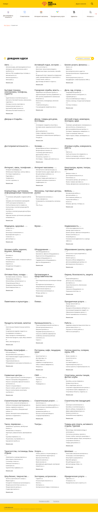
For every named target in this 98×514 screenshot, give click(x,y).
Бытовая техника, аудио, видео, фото (47, 172)
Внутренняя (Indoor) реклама (14, 354)
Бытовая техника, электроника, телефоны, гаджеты (15, 92)
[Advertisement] (49, 40)
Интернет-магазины (41, 16)
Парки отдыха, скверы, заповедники (76, 135)
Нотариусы (69, 481)
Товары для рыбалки (72, 442)
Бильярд (8, 255)
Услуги (38, 451)
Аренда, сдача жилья (72, 230)
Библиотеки (69, 255)
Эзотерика (39, 485)
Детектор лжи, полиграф (73, 281)
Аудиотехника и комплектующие (16, 98)
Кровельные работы (42, 411)
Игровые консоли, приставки (14, 104)
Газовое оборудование (43, 258)
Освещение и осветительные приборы (47, 135)
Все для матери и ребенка (43, 174)
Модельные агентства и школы (15, 485)
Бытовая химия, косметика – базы (16, 277)
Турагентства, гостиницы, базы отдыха (18, 452)
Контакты (56, 501)
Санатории (9, 465)
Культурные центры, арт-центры (75, 180)
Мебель (68, 191)
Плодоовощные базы (12, 283)
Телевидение (40, 384)
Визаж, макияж (70, 356)
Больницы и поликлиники (13, 232)
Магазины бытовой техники (14, 110)
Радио (38, 382)
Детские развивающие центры (75, 262)
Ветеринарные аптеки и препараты (46, 148)
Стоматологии (24, 16)
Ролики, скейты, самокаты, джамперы (77, 436)
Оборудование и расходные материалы (18, 363)
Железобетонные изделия (73, 415)
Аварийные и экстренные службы (46, 92)
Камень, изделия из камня (13, 407)
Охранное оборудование (73, 289)
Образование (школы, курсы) (78, 250)
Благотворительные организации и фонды (48, 280)
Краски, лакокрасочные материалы (16, 413)
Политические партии (42, 289)
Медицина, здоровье (14, 226)
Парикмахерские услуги (73, 364)
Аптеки (8, 230)
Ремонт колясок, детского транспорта (17, 388)
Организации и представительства (43, 275)
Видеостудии (9, 481)
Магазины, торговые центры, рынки (48, 192)
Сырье (38, 340)
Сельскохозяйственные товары (75, 99)
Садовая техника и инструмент (75, 94)
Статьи (5, 4)
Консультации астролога (43, 481)
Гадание (38, 478)
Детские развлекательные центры (76, 129)
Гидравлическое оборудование (45, 260)
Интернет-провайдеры (12, 170)
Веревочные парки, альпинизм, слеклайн (48, 71)
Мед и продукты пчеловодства (15, 335)
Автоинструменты (11, 77)
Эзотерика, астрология (45, 476)
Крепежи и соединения (13, 415)
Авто (6, 65)
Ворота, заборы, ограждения (74, 409)
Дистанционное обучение (74, 264)
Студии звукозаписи (12, 489)
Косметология (70, 358)
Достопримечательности (16, 146)
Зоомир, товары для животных (45, 178)
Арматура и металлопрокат (74, 405)
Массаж (68, 360)
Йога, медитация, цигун (73, 385)
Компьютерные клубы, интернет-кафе (77, 158)
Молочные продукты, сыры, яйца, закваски (19, 337)
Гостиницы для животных (43, 152)
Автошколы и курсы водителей (75, 253)
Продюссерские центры (13, 487)
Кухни (68, 201)
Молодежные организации (44, 284)
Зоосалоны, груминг (42, 157)
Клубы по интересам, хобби (74, 156)
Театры (38, 424)
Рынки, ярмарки (41, 199)
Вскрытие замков (41, 460)
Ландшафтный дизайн (72, 92)
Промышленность (43, 323)
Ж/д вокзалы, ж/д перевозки (14, 439)
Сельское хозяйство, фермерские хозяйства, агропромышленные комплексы (46, 336)
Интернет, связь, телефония (17, 168)
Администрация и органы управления (47, 94)
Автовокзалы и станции (13, 430)
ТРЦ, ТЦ (38, 205)
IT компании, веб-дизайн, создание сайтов (18, 197)
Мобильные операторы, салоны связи (17, 172)
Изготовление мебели (72, 197)
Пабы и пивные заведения (43, 364)
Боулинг (8, 257)
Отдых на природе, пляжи (73, 133)
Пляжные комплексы (12, 463)
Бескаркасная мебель (72, 193)
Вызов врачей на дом (12, 234)
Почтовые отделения (12, 174)
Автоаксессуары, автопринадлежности (17, 67)
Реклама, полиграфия (14, 350)
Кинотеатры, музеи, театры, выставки (78, 168)
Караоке (8, 264)
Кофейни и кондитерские (43, 362)
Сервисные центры (13, 375)
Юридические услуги (74, 476)
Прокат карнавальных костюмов (76, 314)
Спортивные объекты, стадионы (75, 392)
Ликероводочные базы (13, 279)
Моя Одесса (7, 25)
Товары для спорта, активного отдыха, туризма (79, 425)
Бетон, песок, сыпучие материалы (16, 403)
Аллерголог (9, 228)
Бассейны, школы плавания (74, 381)
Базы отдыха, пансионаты (13, 459)
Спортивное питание (72, 440)
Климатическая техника (13, 106)
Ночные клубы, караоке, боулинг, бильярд (15, 250)
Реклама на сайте (44, 501)
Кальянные (9, 262)
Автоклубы (9, 79)
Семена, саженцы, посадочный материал (78, 101)
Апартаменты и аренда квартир (15, 457)
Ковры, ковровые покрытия (44, 133)
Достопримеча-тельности (8, 16)
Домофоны (69, 283)
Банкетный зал (40, 356)
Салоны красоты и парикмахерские (76, 366)
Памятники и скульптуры (16, 302)
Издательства (10, 359)
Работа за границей (72, 331)
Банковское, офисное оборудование (47, 254)
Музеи (37, 226)
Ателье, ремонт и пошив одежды (46, 453)
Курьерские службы (12, 441)
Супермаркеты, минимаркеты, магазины (48, 201)
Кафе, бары (39, 360)
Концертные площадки (13, 266)
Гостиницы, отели (11, 461)
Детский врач (10, 239)
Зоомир (38, 146)
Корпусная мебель (71, 199)
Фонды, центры (40, 293)
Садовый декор (70, 96)
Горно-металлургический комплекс (46, 325)
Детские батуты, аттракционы (75, 127)
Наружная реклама (11, 361)
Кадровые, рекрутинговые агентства (77, 325)
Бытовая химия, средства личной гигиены (48, 127)
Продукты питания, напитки (17, 323)
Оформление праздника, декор (75, 312)
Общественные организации (44, 286)
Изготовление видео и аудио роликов (17, 356)
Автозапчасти (10, 75)
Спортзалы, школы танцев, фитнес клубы (77, 376)
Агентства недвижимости (73, 228)
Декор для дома (40, 131)
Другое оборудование (42, 262)
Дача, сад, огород (73, 90)
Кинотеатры (69, 177)
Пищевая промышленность (44, 331)
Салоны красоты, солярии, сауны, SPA (77, 351)
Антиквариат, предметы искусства (46, 125)
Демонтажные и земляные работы (46, 407)
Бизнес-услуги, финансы (76, 65)
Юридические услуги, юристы (75, 483)
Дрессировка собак (41, 154)
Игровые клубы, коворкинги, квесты (78, 147)
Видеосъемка (70, 306)
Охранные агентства (72, 291)
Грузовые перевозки (12, 437)
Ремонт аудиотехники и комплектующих (18, 377)
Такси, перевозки (12, 424)
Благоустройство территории (44, 455)
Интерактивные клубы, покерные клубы (18, 259)
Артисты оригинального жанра (15, 478)
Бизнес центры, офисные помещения (77, 232)
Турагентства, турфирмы (13, 468)
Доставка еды (40, 358)
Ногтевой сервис (71, 362)
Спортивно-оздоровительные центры (77, 387)
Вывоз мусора (40, 462)
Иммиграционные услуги (73, 77)
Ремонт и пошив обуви (13, 386)
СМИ (37, 375)
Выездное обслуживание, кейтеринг (77, 308)
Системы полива (71, 105)
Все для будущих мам (72, 462)
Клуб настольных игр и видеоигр (76, 154)
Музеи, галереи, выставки (73, 182)
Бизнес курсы (70, 258)
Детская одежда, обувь (73, 464)
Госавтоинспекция (41, 105)
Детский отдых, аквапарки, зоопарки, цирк (77, 120)
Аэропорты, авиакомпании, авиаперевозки (19, 432)
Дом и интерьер (41, 176)
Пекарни (38, 366)
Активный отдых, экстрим (47, 65)
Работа (68, 323)
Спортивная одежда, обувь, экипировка (78, 438)
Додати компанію (81, 4)
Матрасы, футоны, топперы (74, 204)
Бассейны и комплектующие (74, 407)
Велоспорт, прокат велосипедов (45, 69)
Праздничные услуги (58, 16)
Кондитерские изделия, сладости (15, 331)
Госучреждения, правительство (45, 107)
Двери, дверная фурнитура (74, 411)
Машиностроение (41, 329)
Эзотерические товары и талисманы (47, 487)
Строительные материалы (16, 401)
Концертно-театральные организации (17, 483)
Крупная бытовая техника (13, 108)
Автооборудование (41, 252)
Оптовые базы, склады (14, 275)
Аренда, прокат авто (72, 304)
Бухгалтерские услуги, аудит (74, 71)
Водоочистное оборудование (44, 256)
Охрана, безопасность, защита (79, 275)
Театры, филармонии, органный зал (76, 184)
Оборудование (41, 250)
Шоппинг (69, 451)
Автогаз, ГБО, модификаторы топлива (17, 73)
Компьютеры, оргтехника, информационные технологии (18, 192)
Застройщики (70, 237)
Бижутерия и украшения (73, 458)
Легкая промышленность (43, 327)
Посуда (38, 137)
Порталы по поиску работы (74, 329)
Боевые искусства (71, 383)
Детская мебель (70, 195)
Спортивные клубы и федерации (75, 389)
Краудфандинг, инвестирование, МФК (77, 79)
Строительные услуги (45, 401)
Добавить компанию (83, 58)
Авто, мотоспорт (41, 67)
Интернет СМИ (40, 377)
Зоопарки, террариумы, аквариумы (76, 131)
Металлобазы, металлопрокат (15, 281)
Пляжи (38, 302)
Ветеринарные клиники (43, 150)
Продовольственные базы (13, 285)
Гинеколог (9, 237)
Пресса (38, 379)
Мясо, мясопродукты (12, 341)
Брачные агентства (41, 458)
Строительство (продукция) (77, 401)
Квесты (68, 152)
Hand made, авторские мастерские (76, 453)
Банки (68, 67)
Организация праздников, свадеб (76, 310)
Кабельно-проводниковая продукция (17, 405)
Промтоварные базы (12, 287)
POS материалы (10, 352)
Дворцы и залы (70, 173)
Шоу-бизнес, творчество (15, 476)
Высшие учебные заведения (74, 260)
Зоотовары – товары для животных (46, 159)
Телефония (9, 178)
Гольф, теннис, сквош (42, 79)
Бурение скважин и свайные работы (47, 405)
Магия (38, 483)
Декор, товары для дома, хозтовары (46, 120)
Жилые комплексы (71, 234)
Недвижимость (72, 226)
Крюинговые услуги (72, 327)
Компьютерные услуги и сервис (15, 205)
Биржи (68, 69)
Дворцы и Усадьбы (13, 119)
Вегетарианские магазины (44, 197)
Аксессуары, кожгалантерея (74, 455)
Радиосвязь (9, 176)
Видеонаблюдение (71, 278)
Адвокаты (74, 16)
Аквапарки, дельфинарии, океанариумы (78, 125)
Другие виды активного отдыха (45, 81)
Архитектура (39, 403)
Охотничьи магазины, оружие (75, 434)
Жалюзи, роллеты (71, 413)
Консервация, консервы (13, 333)
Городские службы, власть (47, 90)
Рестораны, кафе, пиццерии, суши (48, 351)
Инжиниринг (40, 409)
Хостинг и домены (11, 180)
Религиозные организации (44, 291)
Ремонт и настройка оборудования (16, 379)
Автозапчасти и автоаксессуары (45, 170)
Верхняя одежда (71, 460)
